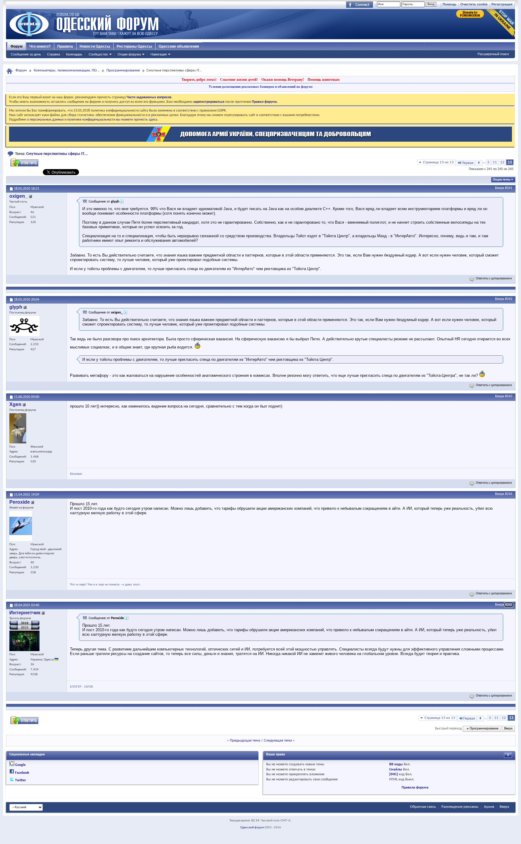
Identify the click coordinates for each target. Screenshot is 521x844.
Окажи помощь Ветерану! (282, 79)
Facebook (22, 773)
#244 (508, 494)
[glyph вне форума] (24, 326)
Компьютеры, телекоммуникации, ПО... (66, 70)
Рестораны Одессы (134, 46)
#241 (508, 188)
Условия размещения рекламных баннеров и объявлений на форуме (261, 86)
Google (20, 765)
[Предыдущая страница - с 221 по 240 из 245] (479, 163)
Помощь (449, 4)
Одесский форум (252, 827)
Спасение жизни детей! (239, 79)
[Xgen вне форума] (17, 428)
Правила (65, 46)
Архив (489, 807)
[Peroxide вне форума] (20, 526)
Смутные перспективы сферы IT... (57, 154)
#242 (508, 299)
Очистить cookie (474, 4)
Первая (467, 163)
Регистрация (501, 4)
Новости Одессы (95, 46)
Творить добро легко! (199, 79)
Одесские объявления (179, 46)
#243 (508, 396)
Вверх (499, 188)
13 (510, 162)
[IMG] (393, 774)
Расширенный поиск (493, 54)
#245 (508, 604)
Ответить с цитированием (494, 278)
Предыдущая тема (245, 740)
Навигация (158, 54)
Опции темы (501, 179)
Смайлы (395, 769)
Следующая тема (278, 740)
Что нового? (40, 46)
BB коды (396, 764)
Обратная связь (423, 807)
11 (495, 162)
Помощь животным (323, 79)
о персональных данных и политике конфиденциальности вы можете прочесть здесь (92, 119)
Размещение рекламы (459, 807)
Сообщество (98, 54)
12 (502, 162)
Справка (53, 54)
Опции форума (129, 54)
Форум (17, 46)
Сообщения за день (26, 54)
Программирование (123, 70)
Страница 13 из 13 (438, 162)
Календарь (74, 54)
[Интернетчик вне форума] (24, 641)
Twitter (20, 780)
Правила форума (415, 787)
